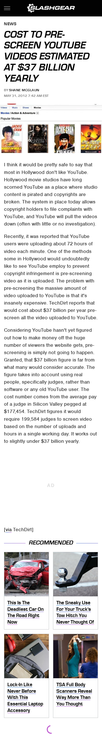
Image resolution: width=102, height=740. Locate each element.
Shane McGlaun (24, 90)
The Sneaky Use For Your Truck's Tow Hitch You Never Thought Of (75, 612)
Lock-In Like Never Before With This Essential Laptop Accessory (25, 697)
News (10, 24)
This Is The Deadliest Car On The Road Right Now (25, 612)
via (9, 529)
